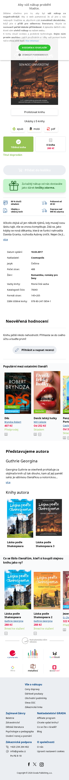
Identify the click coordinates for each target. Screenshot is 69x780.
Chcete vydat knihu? (48, 722)
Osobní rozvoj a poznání (19, 735)
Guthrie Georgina (21, 460)
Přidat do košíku (38, 170)
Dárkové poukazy (34, 693)
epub (20, 129)
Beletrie (10, 717)
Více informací (32, 40)
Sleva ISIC (30, 702)
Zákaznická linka (33, 707)
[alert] (34, 30)
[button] (34, 54)
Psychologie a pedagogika (20, 731)
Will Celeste (40, 421)
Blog (39, 731)
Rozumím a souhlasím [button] (34, 47)
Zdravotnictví (13, 722)
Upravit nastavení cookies (51, 751)
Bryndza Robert (12, 421)
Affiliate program (46, 717)
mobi (37, 129)
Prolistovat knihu (34, 112)
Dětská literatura (15, 726)
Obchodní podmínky (36, 698)
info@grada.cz (18, 751)
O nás (40, 746)
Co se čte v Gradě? (47, 726)
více (5, 239)
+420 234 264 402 (19, 746)
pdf (53, 129)
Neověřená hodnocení (27, 321)
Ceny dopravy (32, 689)
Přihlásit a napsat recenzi (38, 350)
